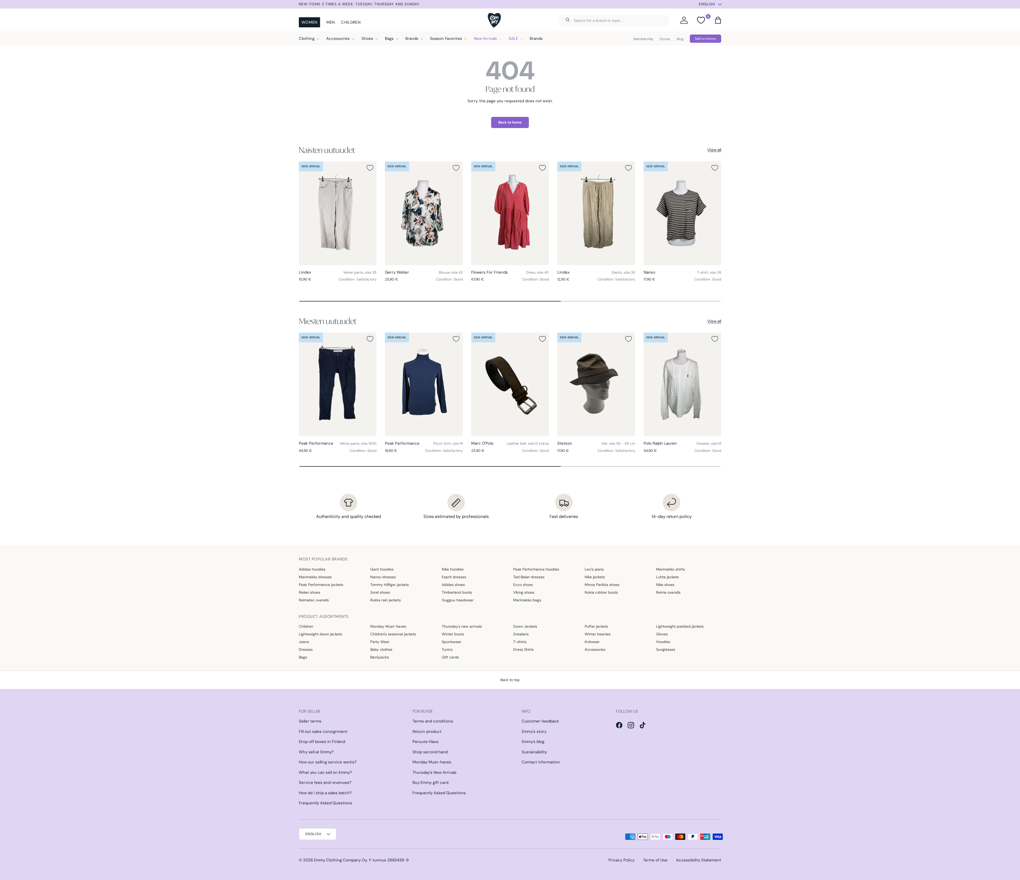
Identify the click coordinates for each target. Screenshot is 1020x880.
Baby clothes (381, 649)
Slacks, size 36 (623, 272)
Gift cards (450, 657)
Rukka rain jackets (385, 600)
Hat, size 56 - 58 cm (618, 443)
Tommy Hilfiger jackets (389, 584)
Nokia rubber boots (601, 592)
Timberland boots (457, 592)
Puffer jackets (596, 626)
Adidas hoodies (312, 569)
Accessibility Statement (698, 860)
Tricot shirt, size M (448, 443)
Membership (643, 39)
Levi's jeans (594, 569)
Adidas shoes (453, 584)
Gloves (662, 634)
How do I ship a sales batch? (325, 793)
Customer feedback (540, 721)
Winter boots (453, 634)
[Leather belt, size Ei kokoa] (510, 384)
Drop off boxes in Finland (322, 741)
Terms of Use (655, 860)
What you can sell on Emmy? (325, 772)
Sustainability (534, 752)
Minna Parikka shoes (602, 584)
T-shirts (519, 641)
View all (714, 149)
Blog (680, 39)
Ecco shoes (523, 584)
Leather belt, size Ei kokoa (528, 443)
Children (350, 22)
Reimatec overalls (314, 600)
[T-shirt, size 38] (682, 213)
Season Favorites (446, 38)
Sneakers (521, 634)
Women (309, 22)
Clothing (306, 38)
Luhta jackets (667, 577)
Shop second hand (430, 752)
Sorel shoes (380, 592)
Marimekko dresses (315, 577)
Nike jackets (595, 577)
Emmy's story (534, 731)
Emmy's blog (533, 741)
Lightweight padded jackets (680, 626)
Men (330, 22)
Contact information (541, 762)
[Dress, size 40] (510, 213)
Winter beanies (598, 634)
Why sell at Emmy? (316, 752)
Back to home (510, 122)
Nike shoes (665, 584)
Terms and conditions (433, 721)
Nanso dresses (383, 577)
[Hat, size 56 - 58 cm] (596, 384)
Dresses (306, 649)
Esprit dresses (454, 577)
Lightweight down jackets (320, 634)
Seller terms (310, 721)
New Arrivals (485, 38)
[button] (718, 20)
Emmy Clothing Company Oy (340, 860)
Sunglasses (665, 649)
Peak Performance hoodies (536, 569)
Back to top (510, 680)
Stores (665, 39)
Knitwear (592, 641)
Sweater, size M (708, 443)
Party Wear (379, 641)
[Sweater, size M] (682, 384)
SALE (513, 38)
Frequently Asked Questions (325, 803)
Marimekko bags (527, 600)
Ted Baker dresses (529, 577)
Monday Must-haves (388, 626)
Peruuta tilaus (426, 741)
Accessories (338, 38)
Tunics (447, 649)
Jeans (304, 641)
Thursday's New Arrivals (435, 772)
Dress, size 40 (537, 272)
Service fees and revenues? (325, 782)
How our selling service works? (327, 762)
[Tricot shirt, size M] (423, 384)
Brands (411, 38)
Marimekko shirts (670, 569)
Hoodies (663, 641)
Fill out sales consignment (323, 731)
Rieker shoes (309, 592)
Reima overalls (668, 592)
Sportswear (451, 641)
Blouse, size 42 (451, 272)
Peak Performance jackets (321, 584)
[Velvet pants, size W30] (337, 384)
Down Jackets (525, 626)
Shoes (367, 38)
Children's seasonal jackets (393, 634)
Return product (427, 731)
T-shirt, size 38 (709, 272)
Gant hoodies (381, 569)
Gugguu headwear (458, 600)
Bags (389, 38)
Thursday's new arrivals (462, 626)
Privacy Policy (622, 860)
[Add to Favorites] (370, 167)
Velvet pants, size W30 (357, 443)
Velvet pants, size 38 (359, 272)
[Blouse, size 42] (423, 213)
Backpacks (379, 657)
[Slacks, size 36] (596, 213)
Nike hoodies (453, 569)
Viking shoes (523, 592)
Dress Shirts (523, 649)
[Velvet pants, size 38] (337, 213)
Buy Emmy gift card (430, 782)
